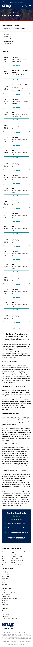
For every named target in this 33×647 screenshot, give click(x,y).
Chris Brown (5, 580)
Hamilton (4, 591)
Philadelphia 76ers (16, 557)
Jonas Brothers (6, 573)
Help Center (5, 615)
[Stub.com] (6, 6)
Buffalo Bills (14, 558)
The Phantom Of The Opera (10, 593)
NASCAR (4, 562)
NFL (2, 557)
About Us (4, 611)
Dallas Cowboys (16, 555)
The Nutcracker (6, 595)
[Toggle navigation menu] (29, 6)
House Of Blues (16, 127)
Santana (15, 58)
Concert (8, 13)
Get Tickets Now (16, 537)
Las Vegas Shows (15, 13)
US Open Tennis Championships (20, 551)
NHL (3, 558)
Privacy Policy (27, 634)
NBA (3, 564)
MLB (3, 560)
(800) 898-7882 (9, 629)
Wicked (4, 602)
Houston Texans (16, 564)
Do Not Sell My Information (9, 618)
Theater (4, 553)
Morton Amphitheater (18, 74)
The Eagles (5, 571)
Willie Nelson (5, 584)
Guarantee (5, 613)
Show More (16, 328)
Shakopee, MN (7, 43)
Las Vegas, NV (7, 34)
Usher (3, 582)
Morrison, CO (7, 36)
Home (3, 13)
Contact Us (5, 616)
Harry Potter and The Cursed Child (12, 598)
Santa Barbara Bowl (17, 101)
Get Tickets (16, 65)
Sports (3, 551)
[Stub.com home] (8, 625)
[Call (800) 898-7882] (26, 6)
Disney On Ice (6, 596)
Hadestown (5, 600)
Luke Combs (5, 575)
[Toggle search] (22, 6)
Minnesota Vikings (16, 562)
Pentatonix (5, 578)
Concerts (4, 555)
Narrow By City (7, 28)
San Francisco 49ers (17, 560)
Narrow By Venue (20, 28)
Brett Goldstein (6, 576)
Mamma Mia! (5, 604)
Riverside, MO (7, 39)
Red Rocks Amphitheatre (19, 59)
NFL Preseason (15, 553)
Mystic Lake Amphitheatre (19, 89)
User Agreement (18, 634)
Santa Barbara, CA (9, 41)
